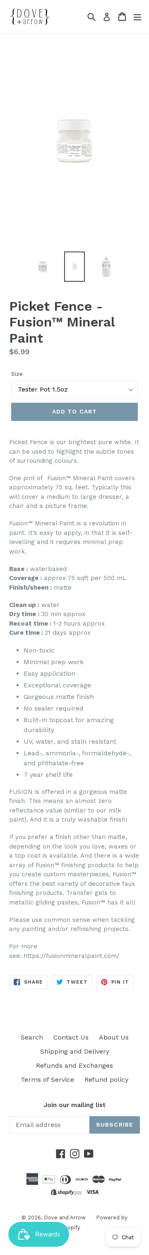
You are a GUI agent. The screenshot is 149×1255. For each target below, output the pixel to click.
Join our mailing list (74, 1105)
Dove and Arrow (65, 1217)
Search (32, 1037)
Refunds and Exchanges (74, 1065)
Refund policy (106, 1079)
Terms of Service (47, 1079)
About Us (114, 1037)
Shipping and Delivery (74, 1051)
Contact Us (71, 1037)
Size (17, 373)
